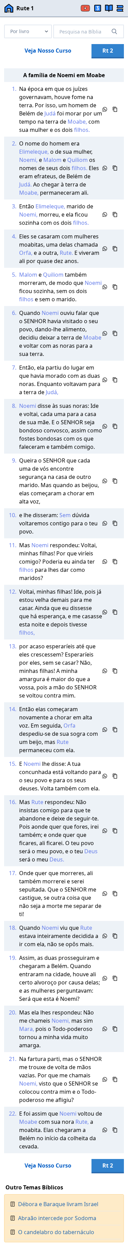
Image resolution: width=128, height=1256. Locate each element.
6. (14, 313)
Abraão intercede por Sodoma (57, 1218)
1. (14, 89)
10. (12, 515)
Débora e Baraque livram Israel (58, 1204)
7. (14, 367)
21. (12, 1059)
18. (12, 927)
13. (12, 646)
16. (12, 802)
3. (14, 206)
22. (12, 1113)
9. (14, 460)
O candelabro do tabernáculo (56, 1232)
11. (12, 545)
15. (12, 764)
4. (14, 236)
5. (14, 274)
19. (12, 958)
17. (12, 873)
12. (12, 591)
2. (14, 143)
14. (12, 709)
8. (14, 406)
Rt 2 (107, 50)
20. (12, 1012)
